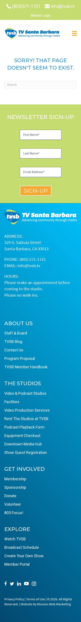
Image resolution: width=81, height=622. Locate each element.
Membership (15, 479)
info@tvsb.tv (28, 265)
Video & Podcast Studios (25, 393)
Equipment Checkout (22, 435)
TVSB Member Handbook (26, 367)
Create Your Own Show (24, 556)
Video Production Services (27, 410)
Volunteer (12, 504)
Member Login (40, 15)
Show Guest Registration (25, 452)
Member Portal (17, 564)
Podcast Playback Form (24, 427)
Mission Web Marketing (54, 604)
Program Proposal (19, 358)
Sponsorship (15, 487)
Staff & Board (15, 333)
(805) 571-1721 (32, 259)
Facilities (11, 402)
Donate (10, 496)
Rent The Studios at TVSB (26, 418)
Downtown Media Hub (23, 444)
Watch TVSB (15, 539)
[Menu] (74, 33)
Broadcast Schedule (21, 547)
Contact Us (13, 350)
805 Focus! (13, 512)
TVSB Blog (13, 341)
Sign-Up (36, 190)
